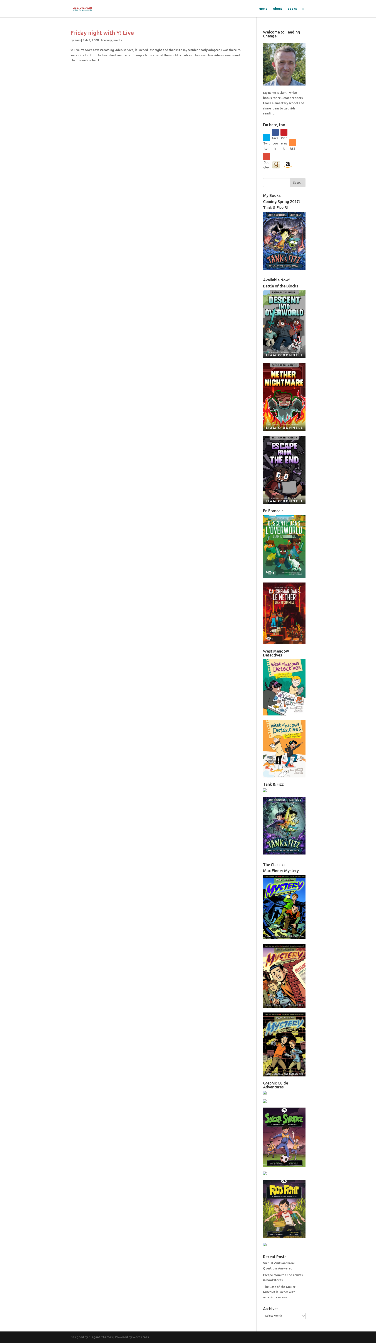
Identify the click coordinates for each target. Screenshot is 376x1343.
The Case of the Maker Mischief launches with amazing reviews (279, 1292)
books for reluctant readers (283, 98)
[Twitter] (266, 137)
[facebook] (275, 132)
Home (263, 8)
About (277, 8)
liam (77, 40)
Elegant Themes (101, 1337)
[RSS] (292, 142)
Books (292, 8)
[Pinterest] (283, 132)
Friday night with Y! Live (102, 33)
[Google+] (266, 156)
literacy (106, 40)
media (117, 40)
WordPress (141, 1337)
